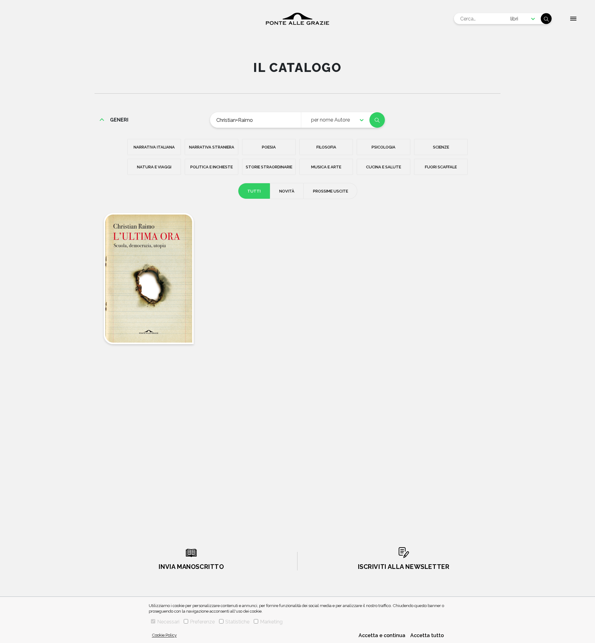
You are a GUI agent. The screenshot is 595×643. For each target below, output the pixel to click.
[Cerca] (546, 18)
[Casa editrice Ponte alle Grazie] (297, 19)
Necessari (168, 622)
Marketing (271, 622)
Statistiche (237, 622)
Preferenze (202, 622)
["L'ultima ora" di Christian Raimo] (149, 278)
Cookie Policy (164, 634)
